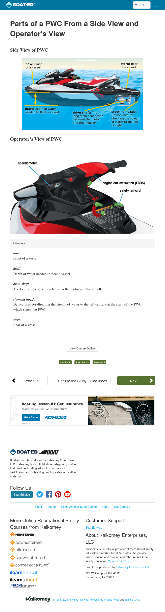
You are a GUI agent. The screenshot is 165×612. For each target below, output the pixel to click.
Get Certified (122, 507)
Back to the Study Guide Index (82, 380)
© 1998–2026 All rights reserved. (71, 599)
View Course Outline (83, 348)
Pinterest (58, 494)
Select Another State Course (79, 507)
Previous (31, 380)
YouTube (67, 494)
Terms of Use (132, 599)
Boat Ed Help (94, 527)
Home (105, 507)
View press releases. (121, 561)
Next (133, 380)
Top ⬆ (39, 507)
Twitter (39, 494)
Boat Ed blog (22, 494)
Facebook (49, 494)
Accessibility (96, 599)
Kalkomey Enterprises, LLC (133, 567)
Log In (52, 507)
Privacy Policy (111, 599)
